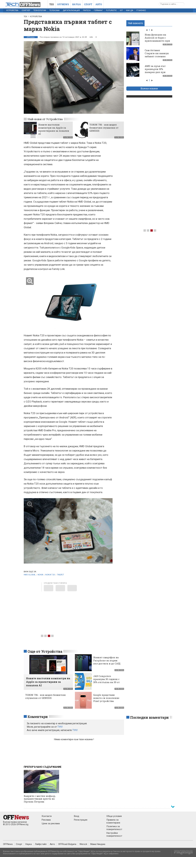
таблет (60, 575)
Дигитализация (71, 10)
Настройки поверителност (114, 834)
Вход (76, 816)
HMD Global (30, 575)
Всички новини (149, 88)
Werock (83, 844)
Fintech (87, 10)
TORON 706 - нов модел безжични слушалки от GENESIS (103, 127)
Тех (51, 4)
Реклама (46, 819)
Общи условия (114, 816)
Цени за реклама (51, 823)
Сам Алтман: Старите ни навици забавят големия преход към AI (157, 55)
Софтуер (26, 10)
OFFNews (8, 844)
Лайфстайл (41, 844)
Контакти (47, 816)
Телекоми (54, 10)
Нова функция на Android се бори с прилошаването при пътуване (157, 39)
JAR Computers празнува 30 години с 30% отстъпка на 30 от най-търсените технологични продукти (106, 684)
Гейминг (98, 10)
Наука (76, 4)
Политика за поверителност (114, 828)
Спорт (88, 4)
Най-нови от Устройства (45, 119)
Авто (98, 4)
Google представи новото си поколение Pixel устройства (106, 698)
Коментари (38, 716)
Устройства (12, 10)
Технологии (39, 10)
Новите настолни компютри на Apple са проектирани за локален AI (53, 129)
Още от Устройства (45, 651)
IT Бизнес (141, 10)
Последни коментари (149, 717)
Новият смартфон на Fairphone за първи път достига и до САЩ (106, 660)
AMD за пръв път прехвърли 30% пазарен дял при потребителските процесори (155, 72)
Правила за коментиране (113, 821)
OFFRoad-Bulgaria (67, 844)
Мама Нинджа (97, 844)
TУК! (60, 726)
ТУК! (75, 730)
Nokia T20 (50, 575)
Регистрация (80, 819)
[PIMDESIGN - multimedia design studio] (182, 853)
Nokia (40, 575)
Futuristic (111, 10)
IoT (121, 10)
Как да (129, 10)
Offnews (63, 4)
